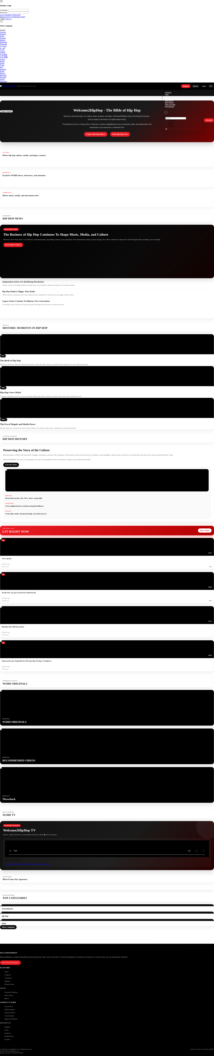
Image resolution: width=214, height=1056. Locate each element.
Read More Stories (13, 245)
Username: (4, 10)
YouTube (7, 1039)
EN (211, 86)
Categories (7, 975)
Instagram (169, 106)
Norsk (2, 63)
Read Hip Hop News (120, 134)
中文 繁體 (4, 57)
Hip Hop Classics (43, 864)
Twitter (6, 1030)
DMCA (6, 998)
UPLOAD (209, 120)
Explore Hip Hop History (95, 134)
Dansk (2, 61)
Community (8, 978)
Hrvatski (3, 77)
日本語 (2, 52)
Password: (3, 12)
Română (3, 69)
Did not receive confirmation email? (12, 17)
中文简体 (3, 55)
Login (2, 19)
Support (186, 86)
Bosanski (3, 75)
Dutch (2, 36)
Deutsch (3, 34)
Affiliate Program (9, 1009)
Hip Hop (18, 864)
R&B (24, 864)
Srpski (2, 79)
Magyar (2, 73)
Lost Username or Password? (10, 15)
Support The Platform (10, 1019)
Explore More (11, 465)
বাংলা (1, 67)
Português (3, 42)
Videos (6, 972)
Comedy (29, 864)
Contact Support (9, 1016)
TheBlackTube (8, 1036)
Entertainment (10, 864)
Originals (7, 981)
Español (3, 38)
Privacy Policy (8, 995)
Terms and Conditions (11, 992)
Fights (35, 864)
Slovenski (3, 81)
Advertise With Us (9, 1013)
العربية (2, 48)
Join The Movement (10, 962)
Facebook (7, 1033)
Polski (2, 71)
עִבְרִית (2, 50)
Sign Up (9, 19)
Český (2, 65)
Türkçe (2, 59)
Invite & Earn (8, 1006)
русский (3, 46)
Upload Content (9, 984)
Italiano (2, 40)
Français (3, 32)
